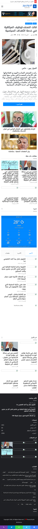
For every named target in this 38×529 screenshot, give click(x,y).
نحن (35, 504)
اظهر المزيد (19, 104)
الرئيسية (33, 20)
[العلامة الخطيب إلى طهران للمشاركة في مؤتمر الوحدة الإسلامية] (9, 191)
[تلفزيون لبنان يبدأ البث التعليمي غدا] (32, 261)
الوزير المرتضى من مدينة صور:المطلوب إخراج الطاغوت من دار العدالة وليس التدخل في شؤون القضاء (19, 475)
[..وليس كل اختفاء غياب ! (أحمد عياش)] (19, 459)
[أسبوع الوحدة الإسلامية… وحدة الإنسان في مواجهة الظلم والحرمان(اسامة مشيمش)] (31, 445)
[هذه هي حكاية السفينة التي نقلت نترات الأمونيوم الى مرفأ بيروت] (32, 287)
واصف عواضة (28, 504)
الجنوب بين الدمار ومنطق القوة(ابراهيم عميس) (21, 1)
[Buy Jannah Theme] (19, 14)
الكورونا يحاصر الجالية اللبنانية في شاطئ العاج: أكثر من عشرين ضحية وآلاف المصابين (14, 269)
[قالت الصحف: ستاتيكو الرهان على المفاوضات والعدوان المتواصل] (28, 191)
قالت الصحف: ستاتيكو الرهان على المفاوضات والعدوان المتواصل (29, 199)
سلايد (3, 479)
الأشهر (31, 253)
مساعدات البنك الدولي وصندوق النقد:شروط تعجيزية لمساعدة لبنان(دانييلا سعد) (19, 493)
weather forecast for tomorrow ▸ (19, 246)
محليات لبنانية (29, 23)
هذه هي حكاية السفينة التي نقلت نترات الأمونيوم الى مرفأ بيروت (15, 286)
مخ (35, 489)
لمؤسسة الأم (25, 482)
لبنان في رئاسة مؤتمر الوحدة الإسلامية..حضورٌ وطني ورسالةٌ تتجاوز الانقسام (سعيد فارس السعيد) (29, 357)
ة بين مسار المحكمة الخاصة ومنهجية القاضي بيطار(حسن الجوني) (21, 479)
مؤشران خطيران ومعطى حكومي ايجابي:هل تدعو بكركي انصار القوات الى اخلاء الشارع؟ (20, 486)
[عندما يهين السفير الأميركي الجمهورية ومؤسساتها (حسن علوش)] (28, 374)
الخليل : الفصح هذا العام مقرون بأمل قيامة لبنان (18, 472)
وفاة (22, 504)
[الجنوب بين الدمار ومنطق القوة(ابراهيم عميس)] (9, 374)
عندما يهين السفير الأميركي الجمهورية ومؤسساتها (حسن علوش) (30, 384)
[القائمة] (2, 7)
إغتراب (34, 433)
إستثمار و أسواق (31, 430)
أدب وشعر (33, 427)
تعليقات (7, 253)
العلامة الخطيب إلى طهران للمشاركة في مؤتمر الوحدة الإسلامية (10, 199)
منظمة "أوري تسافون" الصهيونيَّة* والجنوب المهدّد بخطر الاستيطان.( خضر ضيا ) (19, 500)
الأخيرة (19, 253)
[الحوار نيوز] (30, 6)
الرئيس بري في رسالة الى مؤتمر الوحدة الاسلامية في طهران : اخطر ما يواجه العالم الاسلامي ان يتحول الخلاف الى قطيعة (29, 176)
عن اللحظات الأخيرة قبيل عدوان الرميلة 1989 (15, 277)
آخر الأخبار (33, 425)
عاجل (31, 482)
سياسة (28, 20)
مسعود (34, 496)
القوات (4, 472)
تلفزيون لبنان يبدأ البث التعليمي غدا (15, 260)
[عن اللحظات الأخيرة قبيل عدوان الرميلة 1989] (32, 279)
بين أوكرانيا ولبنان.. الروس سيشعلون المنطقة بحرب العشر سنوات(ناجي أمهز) (15, 296)
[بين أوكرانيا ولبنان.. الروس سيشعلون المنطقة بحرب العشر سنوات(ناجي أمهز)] (32, 296)
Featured (33, 472)
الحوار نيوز (33, 34)
